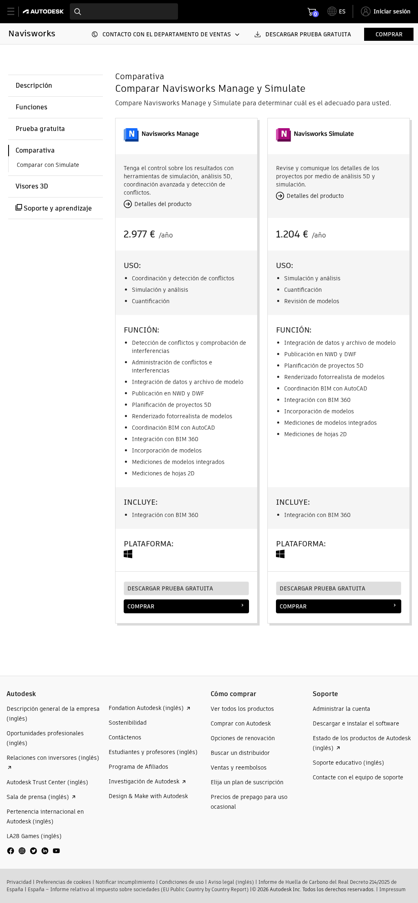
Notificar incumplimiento (125, 882)
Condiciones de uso (181, 882)
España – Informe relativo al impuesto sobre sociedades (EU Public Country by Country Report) (138, 889)
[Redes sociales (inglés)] (33, 853)
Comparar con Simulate (48, 165)
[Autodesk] (44, 11)
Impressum (392, 889)
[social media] (33, 851)
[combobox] (124, 11)
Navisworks (32, 33)
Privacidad (19, 882)
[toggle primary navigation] (15, 12)
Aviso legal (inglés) (231, 882)
